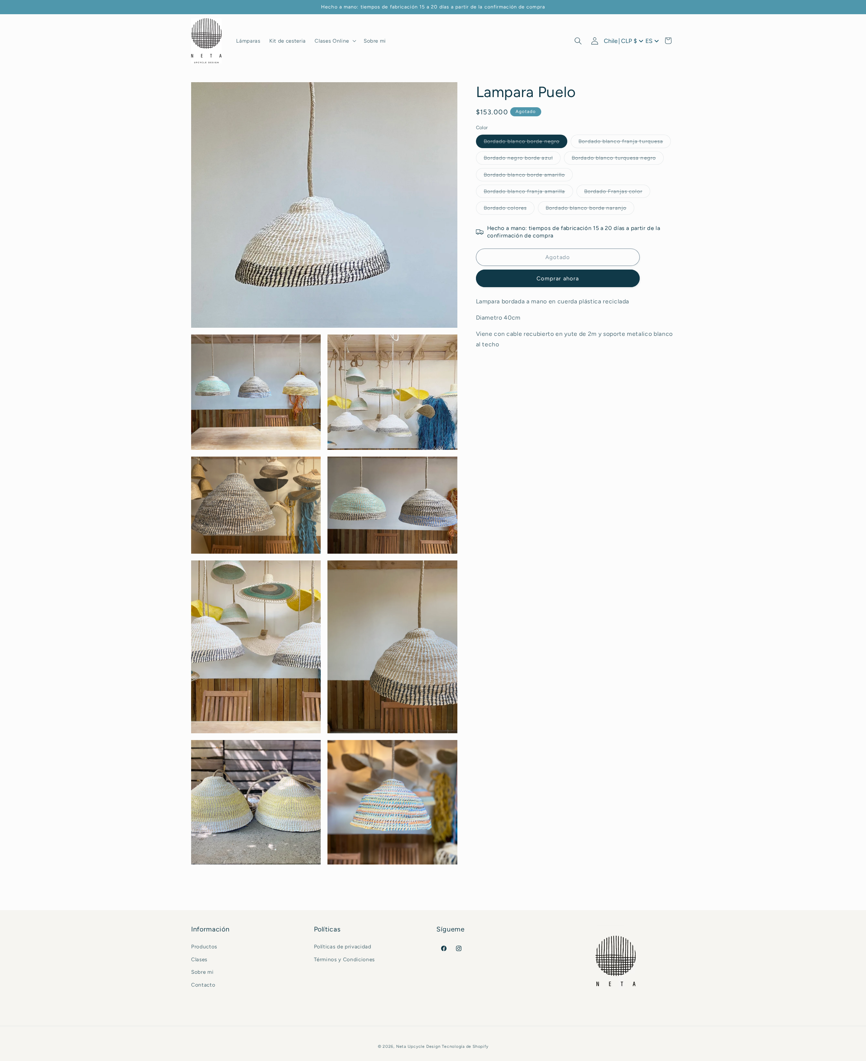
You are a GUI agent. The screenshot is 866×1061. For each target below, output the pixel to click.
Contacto (203, 984)
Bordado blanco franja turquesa (624, 143)
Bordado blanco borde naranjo (590, 210)
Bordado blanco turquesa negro (618, 160)
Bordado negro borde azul (522, 160)
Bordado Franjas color (617, 193)
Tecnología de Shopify (465, 1046)
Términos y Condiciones (344, 959)
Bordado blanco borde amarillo (528, 176)
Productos (204, 946)
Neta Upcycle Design (418, 1046)
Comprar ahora (558, 278)
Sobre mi (202, 972)
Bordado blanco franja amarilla (528, 193)
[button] (334, 41)
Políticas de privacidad (342, 946)
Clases (199, 959)
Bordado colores (509, 210)
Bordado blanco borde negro (526, 143)
